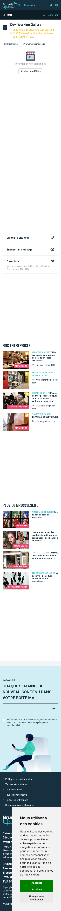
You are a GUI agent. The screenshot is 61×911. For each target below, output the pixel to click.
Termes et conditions (16, 784)
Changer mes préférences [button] (36, 898)
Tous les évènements (16, 794)
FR (18, 5)
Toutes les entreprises (16, 800)
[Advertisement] (30, 116)
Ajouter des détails (30, 71)
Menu (10, 15)
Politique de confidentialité (19, 779)
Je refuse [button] (37, 889)
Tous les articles (13, 789)
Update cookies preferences (19, 805)
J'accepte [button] (36, 882)
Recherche (52, 15)
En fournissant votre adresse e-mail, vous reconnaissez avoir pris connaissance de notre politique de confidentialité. (32, 722)
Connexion (29, 5)
